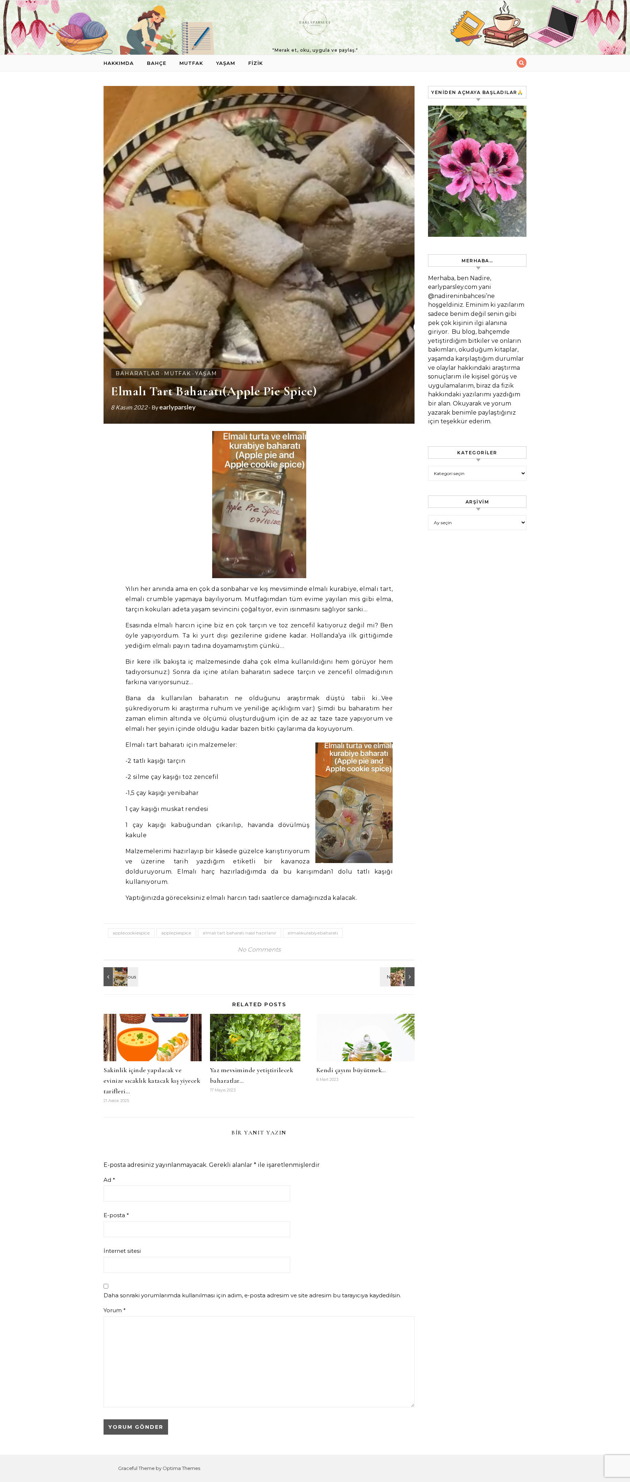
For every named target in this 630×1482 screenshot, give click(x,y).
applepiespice (176, 933)
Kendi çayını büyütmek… (351, 1070)
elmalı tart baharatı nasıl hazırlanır (239, 933)
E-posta (116, 1215)
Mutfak (191, 63)
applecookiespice (131, 933)
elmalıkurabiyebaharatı (313, 933)
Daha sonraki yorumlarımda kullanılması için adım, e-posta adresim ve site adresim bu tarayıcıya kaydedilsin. (252, 1295)
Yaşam (225, 63)
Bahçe (156, 63)
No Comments (259, 949)
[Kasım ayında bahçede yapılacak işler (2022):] (398, 976)
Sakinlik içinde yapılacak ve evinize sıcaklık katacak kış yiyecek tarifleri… (152, 1080)
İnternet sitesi (122, 1250)
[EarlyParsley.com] (315, 24)
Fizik (255, 63)
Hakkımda (119, 63)
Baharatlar (138, 373)
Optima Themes (181, 1468)
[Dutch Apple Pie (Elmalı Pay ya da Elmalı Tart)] (120, 976)
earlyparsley (177, 407)
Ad (109, 1179)
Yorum (115, 1310)
